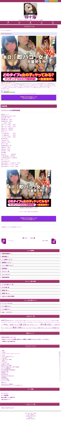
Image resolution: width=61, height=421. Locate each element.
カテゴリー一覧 (5, 271)
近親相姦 (55, 328)
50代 (9, 320)
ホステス (50, 322)
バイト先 (23, 322)
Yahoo (3, 355)
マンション (55, 322)
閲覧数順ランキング (6, 262)
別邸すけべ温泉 (5, 364)
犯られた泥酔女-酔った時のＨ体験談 (10, 367)
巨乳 (57, 325)
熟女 (17, 327)
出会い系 (29, 325)
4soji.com (30, 417)
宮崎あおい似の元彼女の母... (9, 341)
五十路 (15, 325)
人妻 (22, 325)
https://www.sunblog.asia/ (8, 375)
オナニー (37, 320)
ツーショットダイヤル (7, 303)
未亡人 (3, 328)
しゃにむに (4, 362)
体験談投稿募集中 (7, 253)
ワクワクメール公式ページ (28, 97)
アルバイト (32, 320)
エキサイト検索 (5, 380)
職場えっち (4, 361)
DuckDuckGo (5, 374)
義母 (40, 328)
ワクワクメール (8, 33)
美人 (31, 328)
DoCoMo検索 (5, 378)
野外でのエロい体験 (6, 365)
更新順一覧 (6, 293)
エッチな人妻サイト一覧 (7, 284)
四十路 (45, 324)
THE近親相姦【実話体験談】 (9, 370)
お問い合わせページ (5, 399)
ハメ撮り (18, 322)
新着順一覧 (5, 290)
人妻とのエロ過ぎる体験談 (8, 296)
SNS (18, 320)
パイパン (34, 322)
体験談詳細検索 (5, 277)
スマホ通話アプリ (6, 309)
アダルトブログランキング (7, 408)
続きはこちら (3, 382)
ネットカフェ (13, 322)
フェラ (39, 322)
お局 (21, 320)
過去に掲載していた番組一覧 (8, 397)
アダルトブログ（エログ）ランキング (11, 353)
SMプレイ (13, 320)
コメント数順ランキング (7, 265)
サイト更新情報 (4, 395)
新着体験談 (5, 256)
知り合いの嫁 (5, 371)
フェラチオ (44, 322)
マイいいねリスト (6, 274)
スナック (49, 320)
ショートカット (43, 320)
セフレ (55, 320)
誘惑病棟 (4, 377)
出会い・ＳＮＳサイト (7, 312)
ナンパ (8, 322)
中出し (8, 325)
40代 (4, 320)
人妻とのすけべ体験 (6, 359)
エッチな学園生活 (6, 368)
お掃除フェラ (26, 320)
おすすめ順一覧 (5, 287)
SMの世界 (4, 358)
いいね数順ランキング (7, 259)
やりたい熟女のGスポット (8, 356)
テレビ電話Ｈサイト (6, 306)
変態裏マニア (5, 372)
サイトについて (4, 393)
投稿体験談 (4, 268)
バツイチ (29, 322)
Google (4, 352)
